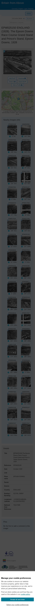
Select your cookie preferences (17, 604)
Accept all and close (17, 599)
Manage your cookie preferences (16, 578)
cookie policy (25, 594)
